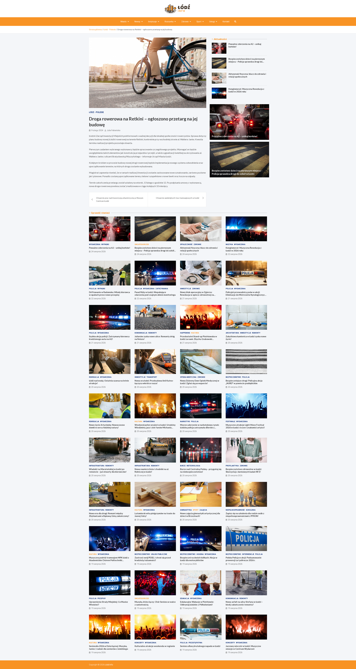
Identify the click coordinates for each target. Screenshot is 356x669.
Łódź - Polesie (96, 112)
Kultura (195, 333)
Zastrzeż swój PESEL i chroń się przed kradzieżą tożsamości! (153, 559)
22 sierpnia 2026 (235, 254)
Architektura (232, 333)
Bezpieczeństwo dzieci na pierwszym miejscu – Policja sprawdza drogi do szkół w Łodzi (246, 62)
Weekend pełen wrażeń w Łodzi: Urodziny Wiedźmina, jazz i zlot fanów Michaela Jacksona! (155, 428)
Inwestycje (185, 289)
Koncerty (139, 643)
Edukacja (184, 598)
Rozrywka (169, 21)
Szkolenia (250, 510)
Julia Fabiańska (113, 130)
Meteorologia (193, 466)
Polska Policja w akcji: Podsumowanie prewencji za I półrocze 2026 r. (243, 559)
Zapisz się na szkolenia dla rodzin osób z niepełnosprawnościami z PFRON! (245, 514)
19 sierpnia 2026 (98, 564)
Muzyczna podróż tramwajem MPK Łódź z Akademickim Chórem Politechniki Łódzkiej (109, 560)
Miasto (124, 21)
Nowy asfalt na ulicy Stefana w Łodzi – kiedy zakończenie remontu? (244, 603)
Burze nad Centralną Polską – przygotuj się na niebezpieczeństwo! (200, 470)
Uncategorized (142, 244)
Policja (92, 289)
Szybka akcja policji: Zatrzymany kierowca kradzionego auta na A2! (109, 337)
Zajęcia (203, 510)
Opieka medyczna (188, 377)
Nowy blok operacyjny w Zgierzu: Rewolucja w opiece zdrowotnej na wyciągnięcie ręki (197, 295)
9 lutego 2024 (97, 130)
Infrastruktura (96, 466)
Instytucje (152, 21)
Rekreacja (94, 377)
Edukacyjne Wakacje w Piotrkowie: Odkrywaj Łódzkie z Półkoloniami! (197, 603)
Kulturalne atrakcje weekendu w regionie (155, 646)
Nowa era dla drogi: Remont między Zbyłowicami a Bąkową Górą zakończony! (109, 514)
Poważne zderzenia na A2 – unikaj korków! (234, 136)
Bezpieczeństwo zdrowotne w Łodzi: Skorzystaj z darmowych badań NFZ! (244, 470)
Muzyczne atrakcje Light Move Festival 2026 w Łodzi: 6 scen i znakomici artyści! (245, 426)
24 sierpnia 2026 (98, 251)
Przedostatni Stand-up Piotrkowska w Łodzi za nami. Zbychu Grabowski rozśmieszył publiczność (198, 339)
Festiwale (230, 421)
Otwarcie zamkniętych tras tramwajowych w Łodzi (177, 198)
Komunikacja (141, 333)
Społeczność (186, 244)
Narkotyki (185, 421)
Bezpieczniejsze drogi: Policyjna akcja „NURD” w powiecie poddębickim (244, 382)
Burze (183, 466)
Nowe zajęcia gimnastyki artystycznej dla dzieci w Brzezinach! (200, 514)
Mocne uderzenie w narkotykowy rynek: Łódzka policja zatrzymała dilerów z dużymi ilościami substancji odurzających (200, 428)
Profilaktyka (232, 466)
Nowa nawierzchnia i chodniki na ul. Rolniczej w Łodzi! (152, 470)
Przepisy (101, 598)
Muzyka (229, 244)
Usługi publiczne (159, 554)
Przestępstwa (195, 643)
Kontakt (226, 21)
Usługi (212, 21)
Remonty (152, 333)
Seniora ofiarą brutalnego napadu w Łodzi (200, 646)
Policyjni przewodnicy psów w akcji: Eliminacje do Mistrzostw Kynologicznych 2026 (246, 295)
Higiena (200, 554)
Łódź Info (109, 665)
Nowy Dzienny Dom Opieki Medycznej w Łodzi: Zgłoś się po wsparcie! (199, 382)
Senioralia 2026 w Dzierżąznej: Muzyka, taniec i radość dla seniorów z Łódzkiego (108, 647)
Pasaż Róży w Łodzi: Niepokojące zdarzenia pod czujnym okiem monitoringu (155, 293)
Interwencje (248, 554)
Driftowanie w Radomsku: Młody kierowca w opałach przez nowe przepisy (109, 293)
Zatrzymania (161, 289)
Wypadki (105, 244)
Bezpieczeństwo (233, 377)
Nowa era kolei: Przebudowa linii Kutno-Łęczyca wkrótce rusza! (154, 382)
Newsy (137, 21)
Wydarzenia (94, 244)
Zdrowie (185, 21)
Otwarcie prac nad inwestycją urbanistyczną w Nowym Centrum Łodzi (119, 199)
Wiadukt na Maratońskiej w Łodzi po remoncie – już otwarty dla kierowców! (108, 470)
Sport (198, 21)
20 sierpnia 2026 (235, 343)
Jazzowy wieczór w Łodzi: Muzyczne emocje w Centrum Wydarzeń (243, 647)
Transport (152, 377)
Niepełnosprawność (235, 510)
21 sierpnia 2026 (189, 298)
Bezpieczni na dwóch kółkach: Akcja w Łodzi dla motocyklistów (198, 559)
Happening (185, 333)
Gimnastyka (186, 510)
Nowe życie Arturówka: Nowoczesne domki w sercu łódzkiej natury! (107, 426)
